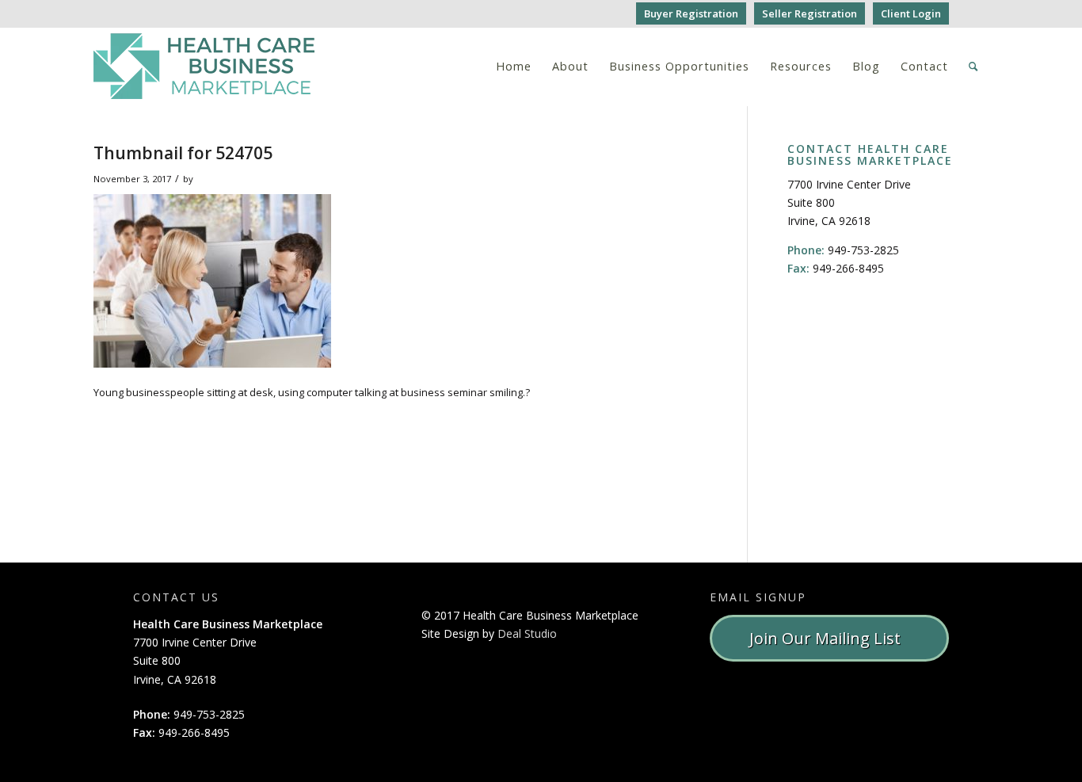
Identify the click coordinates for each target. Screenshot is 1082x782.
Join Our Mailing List (829, 638)
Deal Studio (527, 633)
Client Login (911, 13)
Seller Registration (809, 13)
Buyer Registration (691, 13)
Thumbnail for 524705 (182, 153)
